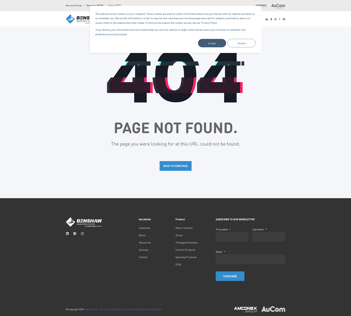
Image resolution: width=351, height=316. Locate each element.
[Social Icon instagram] (275, 19)
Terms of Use (109, 309)
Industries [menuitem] (144, 227)
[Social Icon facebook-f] (271, 19)
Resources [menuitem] (145, 242)
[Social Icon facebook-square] (75, 233)
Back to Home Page (175, 165)
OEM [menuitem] (178, 264)
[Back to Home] (84, 18)
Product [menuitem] (180, 219)
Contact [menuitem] (143, 257)
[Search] (284, 18)
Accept (212, 43)
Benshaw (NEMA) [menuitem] (95, 5)
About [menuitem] (142, 235)
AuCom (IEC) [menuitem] (114, 5)
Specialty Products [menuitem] (186, 257)
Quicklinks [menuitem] (145, 219)
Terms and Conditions (129, 309)
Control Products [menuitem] (185, 249)
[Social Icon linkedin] (68, 233)
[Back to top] (7, 309)
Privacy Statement (152, 309)
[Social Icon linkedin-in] (267, 19)
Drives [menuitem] (179, 235)
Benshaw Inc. (92, 309)
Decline (241, 43)
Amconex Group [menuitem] (74, 5)
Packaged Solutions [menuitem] (187, 242)
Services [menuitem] (143, 249)
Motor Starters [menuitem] (184, 227)
